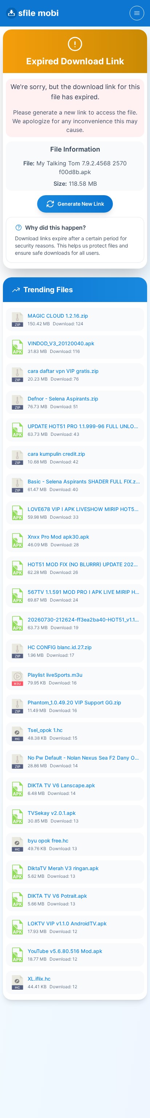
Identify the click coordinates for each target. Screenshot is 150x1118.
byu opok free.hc (48, 840)
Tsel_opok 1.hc (45, 730)
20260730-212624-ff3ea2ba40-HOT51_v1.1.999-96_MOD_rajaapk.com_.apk (84, 619)
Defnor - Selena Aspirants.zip (63, 398)
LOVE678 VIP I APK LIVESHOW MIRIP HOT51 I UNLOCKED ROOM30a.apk (84, 509)
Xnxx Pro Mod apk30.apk (58, 537)
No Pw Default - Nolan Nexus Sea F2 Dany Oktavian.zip (84, 758)
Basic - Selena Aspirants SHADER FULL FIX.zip (84, 481)
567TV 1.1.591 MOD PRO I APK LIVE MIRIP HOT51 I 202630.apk (84, 592)
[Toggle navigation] (137, 13)
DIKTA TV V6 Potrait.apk (57, 896)
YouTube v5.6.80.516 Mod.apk (65, 951)
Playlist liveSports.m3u (55, 675)
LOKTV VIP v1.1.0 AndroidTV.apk (67, 923)
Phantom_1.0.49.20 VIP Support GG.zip (74, 702)
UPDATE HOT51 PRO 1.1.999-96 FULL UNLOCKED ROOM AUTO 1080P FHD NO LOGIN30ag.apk (84, 426)
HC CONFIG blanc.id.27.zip (60, 647)
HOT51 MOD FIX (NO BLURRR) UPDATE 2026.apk (84, 564)
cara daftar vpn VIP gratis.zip (63, 371)
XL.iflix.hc (39, 979)
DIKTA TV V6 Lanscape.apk (61, 785)
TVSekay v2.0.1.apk (52, 813)
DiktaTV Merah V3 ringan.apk (63, 868)
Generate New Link (81, 204)
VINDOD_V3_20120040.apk (61, 343)
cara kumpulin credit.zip (56, 454)
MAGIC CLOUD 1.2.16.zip (58, 316)
